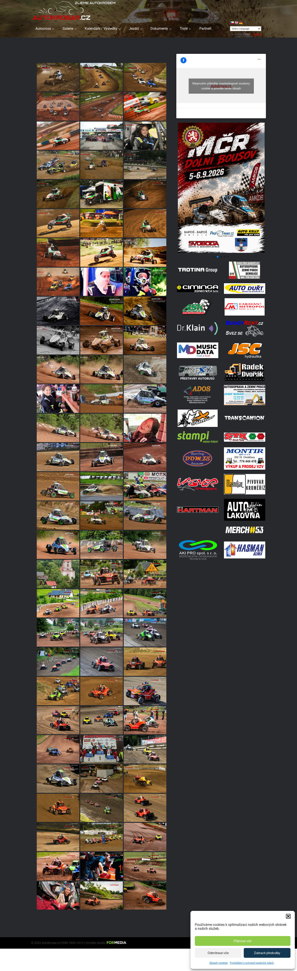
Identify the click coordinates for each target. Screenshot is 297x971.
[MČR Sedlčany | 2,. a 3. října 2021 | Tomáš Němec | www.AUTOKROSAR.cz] (145, 661)
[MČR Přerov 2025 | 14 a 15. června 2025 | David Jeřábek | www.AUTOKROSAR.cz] (101, 223)
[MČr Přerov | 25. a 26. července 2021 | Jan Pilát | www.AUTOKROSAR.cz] (58, 720)
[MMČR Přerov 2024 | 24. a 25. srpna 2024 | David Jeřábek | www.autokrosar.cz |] (145, 311)
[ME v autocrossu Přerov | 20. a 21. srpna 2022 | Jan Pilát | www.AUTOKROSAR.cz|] (145, 486)
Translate (256, 34)
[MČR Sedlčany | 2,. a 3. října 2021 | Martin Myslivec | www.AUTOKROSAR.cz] (101, 691)
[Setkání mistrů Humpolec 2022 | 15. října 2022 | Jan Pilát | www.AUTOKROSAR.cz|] (58, 486)
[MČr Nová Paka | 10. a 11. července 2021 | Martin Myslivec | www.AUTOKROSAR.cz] (145, 837)
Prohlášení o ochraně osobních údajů (252, 962)
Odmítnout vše (218, 953)
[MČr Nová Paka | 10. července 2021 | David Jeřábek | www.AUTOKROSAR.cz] (58, 866)
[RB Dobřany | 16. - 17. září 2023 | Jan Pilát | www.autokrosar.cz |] (58, 369)
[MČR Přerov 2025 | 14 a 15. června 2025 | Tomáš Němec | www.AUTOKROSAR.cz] (58, 223)
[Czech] (232, 23)
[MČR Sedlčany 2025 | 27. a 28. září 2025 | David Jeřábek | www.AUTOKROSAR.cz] (101, 194)
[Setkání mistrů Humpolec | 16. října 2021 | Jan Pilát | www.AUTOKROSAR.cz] (145, 632)
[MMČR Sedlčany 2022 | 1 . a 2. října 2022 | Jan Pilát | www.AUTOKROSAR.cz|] (101, 486)
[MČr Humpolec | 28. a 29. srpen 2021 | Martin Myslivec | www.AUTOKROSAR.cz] (58, 808)
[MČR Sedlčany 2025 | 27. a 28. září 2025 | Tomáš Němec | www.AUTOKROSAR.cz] (101, 136)
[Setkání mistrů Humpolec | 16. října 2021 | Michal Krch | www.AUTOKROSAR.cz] (101, 778)
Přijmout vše (243, 941)
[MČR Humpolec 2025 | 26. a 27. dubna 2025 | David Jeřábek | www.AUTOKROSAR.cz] (101, 252)
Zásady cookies (218, 962)
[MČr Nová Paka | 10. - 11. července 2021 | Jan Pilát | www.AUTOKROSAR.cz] (145, 720)
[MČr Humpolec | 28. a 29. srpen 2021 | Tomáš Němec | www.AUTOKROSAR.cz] (101, 749)
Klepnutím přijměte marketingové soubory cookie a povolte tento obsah (221, 86)
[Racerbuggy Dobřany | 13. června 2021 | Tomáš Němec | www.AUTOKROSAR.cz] (58, 574)
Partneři (205, 28)
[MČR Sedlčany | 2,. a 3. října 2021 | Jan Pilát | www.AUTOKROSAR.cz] (145, 691)
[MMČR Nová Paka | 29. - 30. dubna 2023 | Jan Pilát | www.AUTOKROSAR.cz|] (101, 457)
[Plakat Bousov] (221, 252)
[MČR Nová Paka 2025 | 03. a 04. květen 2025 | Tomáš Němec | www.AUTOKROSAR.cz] (58, 252)
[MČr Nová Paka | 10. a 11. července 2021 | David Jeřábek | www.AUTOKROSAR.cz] (101, 866)
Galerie (68, 28)
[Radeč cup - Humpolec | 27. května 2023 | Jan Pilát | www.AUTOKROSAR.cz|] (145, 428)
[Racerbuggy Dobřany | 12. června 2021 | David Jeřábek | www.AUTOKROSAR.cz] (58, 895)
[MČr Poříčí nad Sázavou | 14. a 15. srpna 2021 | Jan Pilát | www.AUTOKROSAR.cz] (101, 720)
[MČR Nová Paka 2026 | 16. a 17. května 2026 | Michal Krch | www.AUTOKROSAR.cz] (101, 106)
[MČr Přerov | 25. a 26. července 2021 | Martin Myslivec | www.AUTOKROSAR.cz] (101, 837)
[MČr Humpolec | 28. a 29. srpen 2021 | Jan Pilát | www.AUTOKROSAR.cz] (145, 749)
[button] (288, 916)
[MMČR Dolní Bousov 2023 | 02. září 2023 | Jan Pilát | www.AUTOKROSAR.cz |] (145, 369)
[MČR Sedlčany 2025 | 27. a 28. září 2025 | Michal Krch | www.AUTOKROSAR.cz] (101, 165)
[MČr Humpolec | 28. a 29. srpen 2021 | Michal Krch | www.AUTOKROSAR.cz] (145, 778)
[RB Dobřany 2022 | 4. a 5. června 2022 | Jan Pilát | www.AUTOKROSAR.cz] (58, 545)
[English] (236, 23)
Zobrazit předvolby (267, 953)
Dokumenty (159, 28)
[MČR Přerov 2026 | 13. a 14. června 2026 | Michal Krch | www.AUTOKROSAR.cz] (58, 77)
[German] (241, 23)
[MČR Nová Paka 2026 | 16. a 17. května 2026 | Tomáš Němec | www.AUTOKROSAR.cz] (58, 106)
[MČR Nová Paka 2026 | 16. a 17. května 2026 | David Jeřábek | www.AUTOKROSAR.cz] (145, 106)
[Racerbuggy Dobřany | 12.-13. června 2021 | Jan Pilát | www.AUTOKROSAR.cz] (58, 603)
